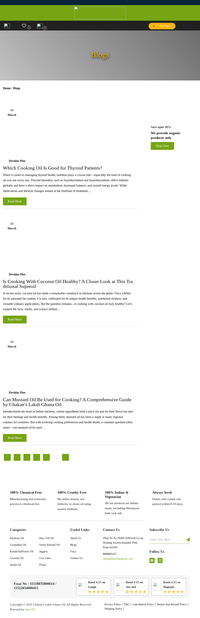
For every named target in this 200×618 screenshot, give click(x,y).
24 (65, 457)
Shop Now (162, 145)
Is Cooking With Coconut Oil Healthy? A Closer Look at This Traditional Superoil (68, 284)
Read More (15, 201)
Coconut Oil (16, 558)
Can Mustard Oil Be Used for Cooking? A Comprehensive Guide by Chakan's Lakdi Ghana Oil (67, 402)
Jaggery (43, 551)
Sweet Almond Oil (49, 544)
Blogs (73, 544)
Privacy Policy (112, 604)
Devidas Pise (17, 161)
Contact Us (76, 558)
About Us (75, 538)
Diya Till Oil (46, 538)
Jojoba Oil (15, 564)
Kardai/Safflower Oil (21, 551)
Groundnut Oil (18, 544)
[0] (24, 25)
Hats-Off (30, 609)
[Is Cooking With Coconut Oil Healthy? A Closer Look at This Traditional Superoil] (70, 242)
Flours (42, 564)
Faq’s (73, 551)
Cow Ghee (45, 558)
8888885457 (110, 554)
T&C (126, 604)
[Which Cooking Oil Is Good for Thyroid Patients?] (70, 128)
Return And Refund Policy (172, 604)
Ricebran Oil (17, 538)
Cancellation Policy (143, 604)
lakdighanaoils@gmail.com (118, 558)
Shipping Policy (113, 608)
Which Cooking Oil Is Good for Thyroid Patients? (52, 168)
